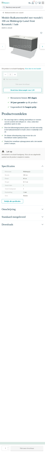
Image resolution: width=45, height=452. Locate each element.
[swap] (41, 33)
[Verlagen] (5, 74)
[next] (42, 46)
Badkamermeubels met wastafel (14, 12)
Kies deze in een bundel (33, 69)
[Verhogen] (15, 74)
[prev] (2, 46)
